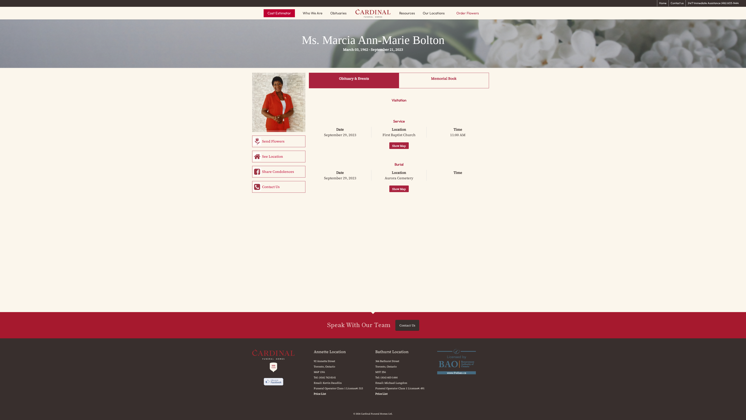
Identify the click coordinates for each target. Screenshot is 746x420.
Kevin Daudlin (332, 383)
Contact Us (271, 186)
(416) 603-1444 (389, 377)
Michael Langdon (395, 383)
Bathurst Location (392, 351)
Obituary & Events (354, 78)
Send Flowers (273, 141)
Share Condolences (278, 171)
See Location (272, 156)
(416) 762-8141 (327, 377)
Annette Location (330, 351)
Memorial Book (444, 78)
